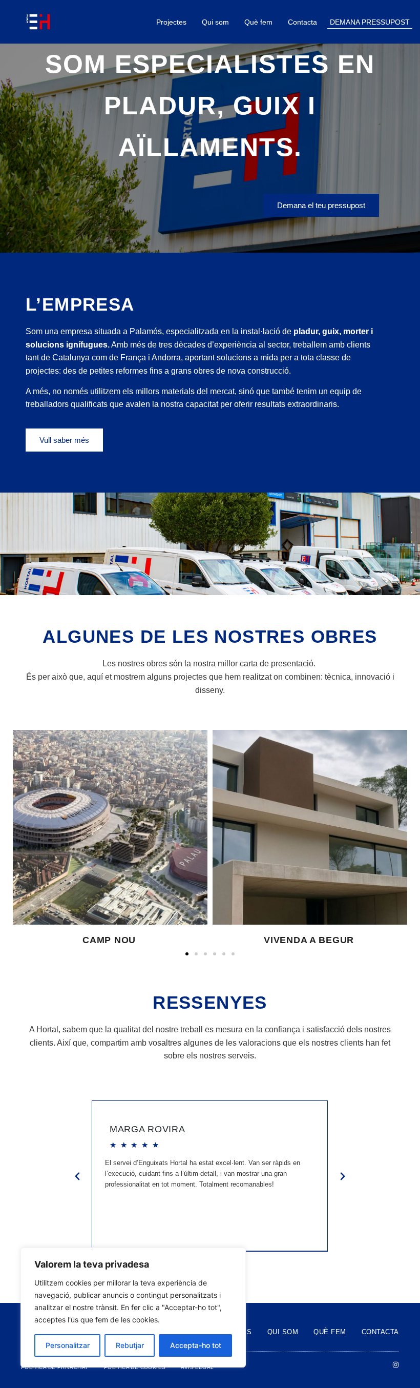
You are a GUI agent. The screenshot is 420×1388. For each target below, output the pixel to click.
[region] (133, 1307)
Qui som (215, 22)
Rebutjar (130, 1345)
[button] (186, 953)
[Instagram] (395, 1364)
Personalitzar (68, 1345)
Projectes (171, 22)
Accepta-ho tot (195, 1345)
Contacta (302, 22)
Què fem (258, 22)
